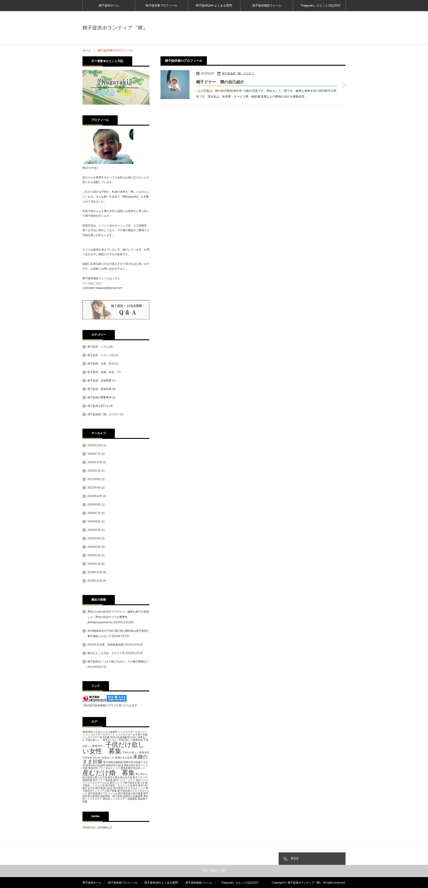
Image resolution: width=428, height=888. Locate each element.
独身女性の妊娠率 (95, 765)
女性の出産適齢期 (120, 737)
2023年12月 (94, 445)
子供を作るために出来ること (98, 757)
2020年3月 (94, 546)
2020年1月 (94, 563)
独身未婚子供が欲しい (133, 768)
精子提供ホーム (109, 5)
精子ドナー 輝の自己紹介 (220, 82)
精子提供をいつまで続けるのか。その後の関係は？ (118, 661)
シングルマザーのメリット (100, 734)
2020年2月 (94, 555)
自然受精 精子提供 (111, 796)
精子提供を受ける (98, 405)
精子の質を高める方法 (120, 777)
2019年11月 (94, 580)
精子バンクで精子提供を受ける (127, 782)
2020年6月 (94, 521)
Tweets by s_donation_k (97, 827)
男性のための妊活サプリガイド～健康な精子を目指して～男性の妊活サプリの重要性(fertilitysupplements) (118, 617)
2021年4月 (94, 487)
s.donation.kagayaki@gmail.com (102, 287)
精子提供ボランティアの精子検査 (115, 789)
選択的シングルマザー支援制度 (120, 798)
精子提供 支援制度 (99, 380)
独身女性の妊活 (114, 765)
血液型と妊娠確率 (133, 796)
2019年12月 (94, 572)
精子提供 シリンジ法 (100, 355)
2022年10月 (94, 462)
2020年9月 (94, 504)
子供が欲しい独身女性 (130, 740)
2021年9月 (94, 479)
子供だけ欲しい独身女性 (135, 752)
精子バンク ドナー (124, 780)
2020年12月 (94, 496)
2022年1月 (94, 470)
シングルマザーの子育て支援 (132, 734)
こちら (116, 278)
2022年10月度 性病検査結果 (105, 644)
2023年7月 (94, 453)
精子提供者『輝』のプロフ (238, 73)
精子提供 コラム (98, 346)
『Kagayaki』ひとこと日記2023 (319, 5)
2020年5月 (94, 530)
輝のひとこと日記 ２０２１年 (106, 653)
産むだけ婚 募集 (108, 772)
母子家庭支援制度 (113, 762)
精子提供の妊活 (104, 788)
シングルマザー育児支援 (95, 737)
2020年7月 (94, 513)
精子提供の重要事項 (99, 397)
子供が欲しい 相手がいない (101, 740)
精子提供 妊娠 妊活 (102, 372)
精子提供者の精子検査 (130, 793)
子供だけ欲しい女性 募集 (113, 748)
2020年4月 (94, 538)
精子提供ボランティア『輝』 (115, 27)
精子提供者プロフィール (161, 5)
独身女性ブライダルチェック (104, 768)
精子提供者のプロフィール (102, 793)
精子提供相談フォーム (266, 5)
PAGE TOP (217, 871)
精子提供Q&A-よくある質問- (214, 5)
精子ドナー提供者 (103, 780)
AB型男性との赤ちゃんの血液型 (99, 732)
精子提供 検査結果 (99, 389)
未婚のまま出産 (123, 757)
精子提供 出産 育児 (100, 363)
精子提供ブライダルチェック (129, 788)
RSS (294, 858)
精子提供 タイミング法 (118, 785)
